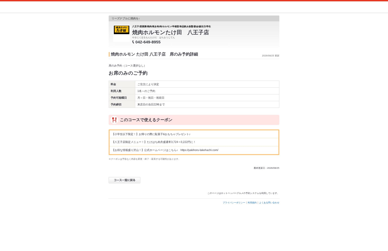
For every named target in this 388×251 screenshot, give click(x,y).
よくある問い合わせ (269, 202)
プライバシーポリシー (234, 202)
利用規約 (252, 202)
